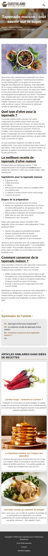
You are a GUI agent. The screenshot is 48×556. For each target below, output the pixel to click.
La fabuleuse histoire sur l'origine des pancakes (24, 454)
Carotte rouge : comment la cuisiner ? (24, 399)
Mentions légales (24, 551)
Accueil (4, 27)
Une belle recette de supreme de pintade (24, 509)
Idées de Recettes (15, 27)
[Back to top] (42, 549)
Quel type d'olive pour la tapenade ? (21, 324)
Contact (24, 547)
